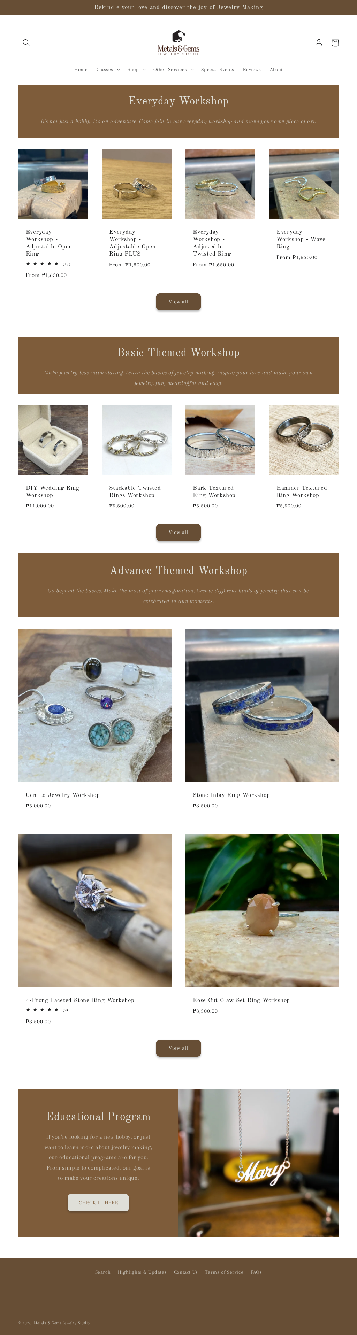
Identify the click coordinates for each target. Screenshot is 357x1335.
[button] (26, 43)
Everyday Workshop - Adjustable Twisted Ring (212, 243)
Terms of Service (224, 1272)
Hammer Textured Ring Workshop (301, 491)
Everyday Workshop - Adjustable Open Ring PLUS (132, 243)
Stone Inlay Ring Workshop (231, 795)
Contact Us (186, 1272)
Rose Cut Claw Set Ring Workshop (241, 1000)
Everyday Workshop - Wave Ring (301, 239)
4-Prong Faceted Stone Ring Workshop (80, 1000)
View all (178, 301)
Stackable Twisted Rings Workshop (135, 491)
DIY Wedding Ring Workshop (52, 491)
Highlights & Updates (142, 1272)
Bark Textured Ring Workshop (214, 491)
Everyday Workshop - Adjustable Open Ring (49, 243)
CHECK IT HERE (98, 1203)
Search (103, 1272)
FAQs (256, 1272)
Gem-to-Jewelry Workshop (63, 795)
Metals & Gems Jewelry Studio (62, 1323)
